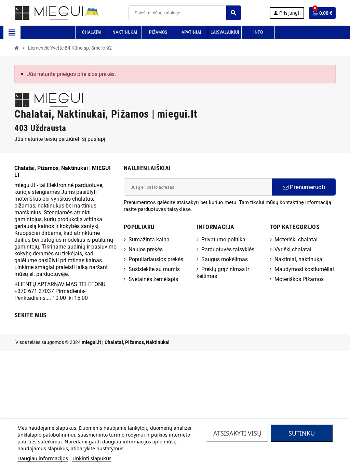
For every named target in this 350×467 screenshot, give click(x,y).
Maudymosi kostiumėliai (304, 269)
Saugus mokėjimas (224, 259)
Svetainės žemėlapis (153, 279)
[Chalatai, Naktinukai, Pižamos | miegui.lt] (48, 12)
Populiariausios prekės (156, 259)
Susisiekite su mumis (154, 269)
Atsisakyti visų (237, 433)
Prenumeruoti (306, 187)
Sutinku (301, 433)
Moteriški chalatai (296, 239)
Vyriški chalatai (292, 249)
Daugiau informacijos (42, 458)
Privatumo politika (223, 239)
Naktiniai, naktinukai (299, 259)
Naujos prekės (146, 249)
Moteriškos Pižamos (299, 279)
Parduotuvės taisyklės (227, 249)
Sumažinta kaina (149, 239)
